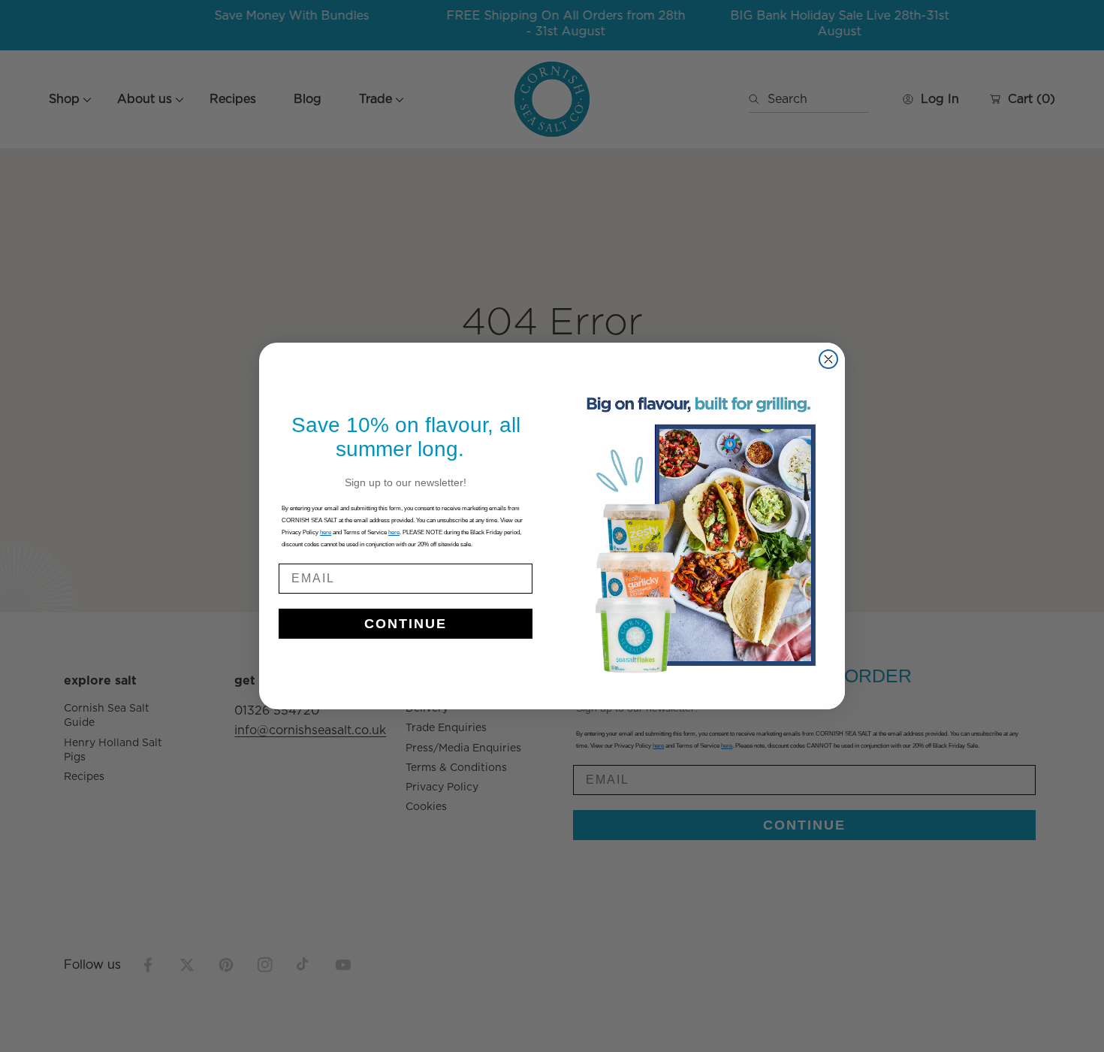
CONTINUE (405, 623)
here (394, 532)
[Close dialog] (828, 359)
